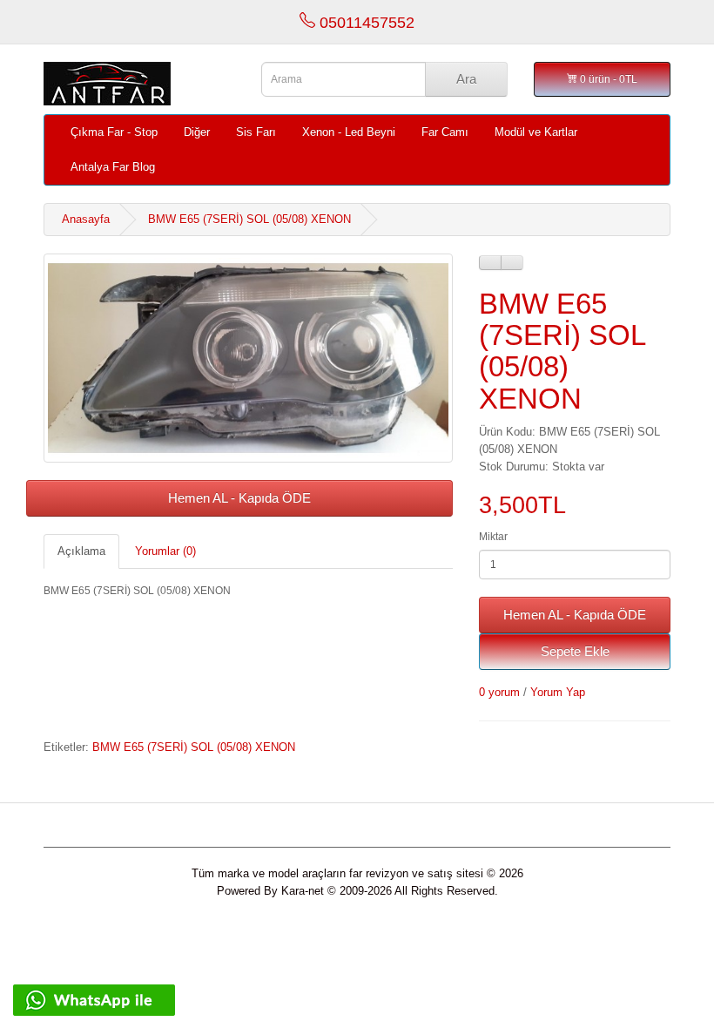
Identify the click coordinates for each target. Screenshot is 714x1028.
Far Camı (444, 132)
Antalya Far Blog (113, 166)
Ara (466, 78)
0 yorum (499, 692)
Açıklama (81, 551)
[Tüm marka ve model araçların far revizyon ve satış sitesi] (139, 83)
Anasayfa (86, 219)
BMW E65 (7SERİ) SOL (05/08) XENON (249, 219)
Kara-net (302, 890)
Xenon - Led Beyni (348, 132)
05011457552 (364, 22)
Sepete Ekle (575, 651)
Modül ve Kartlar (536, 132)
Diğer (197, 132)
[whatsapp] (93, 998)
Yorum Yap (557, 692)
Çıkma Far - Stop (114, 132)
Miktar (493, 537)
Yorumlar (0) (165, 551)
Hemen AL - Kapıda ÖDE (239, 497)
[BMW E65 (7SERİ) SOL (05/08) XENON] (248, 358)
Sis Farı (256, 132)
